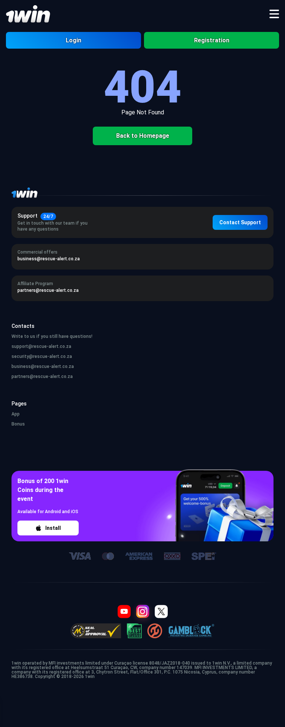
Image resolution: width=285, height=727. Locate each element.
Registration (211, 40)
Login (73, 40)
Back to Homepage (142, 135)
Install (53, 528)
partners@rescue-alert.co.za (42, 376)
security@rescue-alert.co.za (42, 356)
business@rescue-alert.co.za (43, 366)
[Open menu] (274, 14)
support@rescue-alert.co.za (41, 346)
